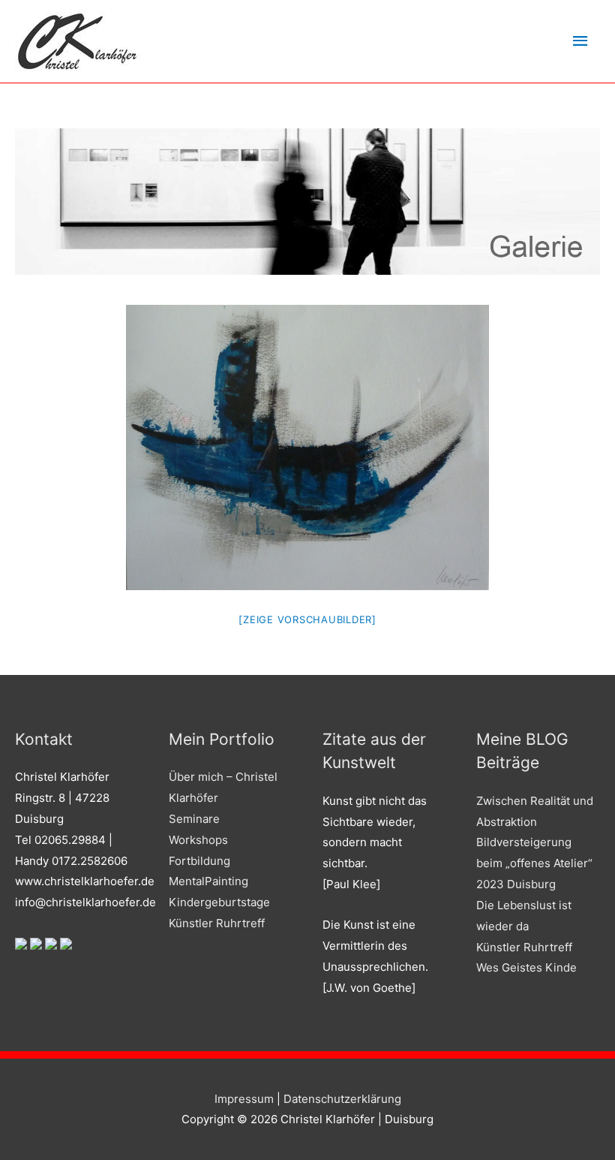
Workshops (198, 840)
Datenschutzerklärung (342, 1099)
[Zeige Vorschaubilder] (307, 619)
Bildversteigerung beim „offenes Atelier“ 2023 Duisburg (534, 863)
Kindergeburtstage (219, 902)
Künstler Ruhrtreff (217, 923)
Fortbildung (199, 861)
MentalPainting (208, 881)
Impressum (244, 1099)
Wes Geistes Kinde (526, 967)
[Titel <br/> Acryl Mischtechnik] (307, 447)
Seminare (194, 819)
